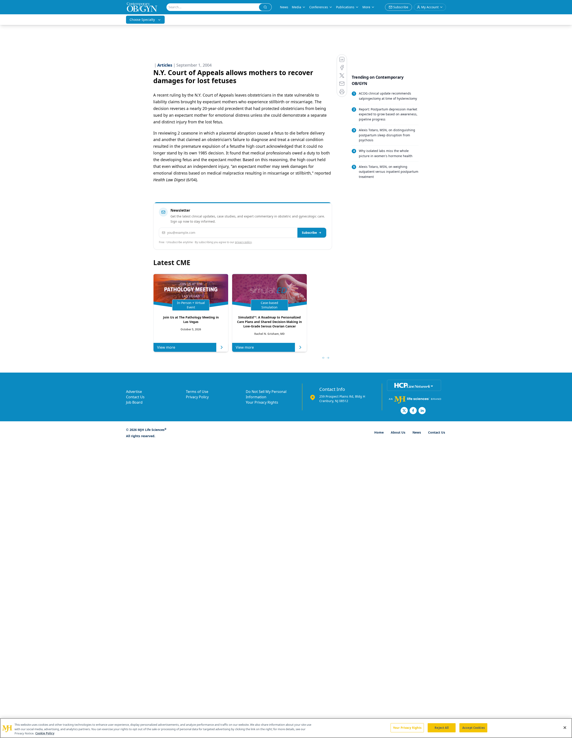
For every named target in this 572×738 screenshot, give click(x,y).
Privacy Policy (197, 396)
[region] (286, 728)
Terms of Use (197, 391)
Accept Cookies (473, 727)
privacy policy (243, 242)
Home (379, 432)
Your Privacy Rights (262, 402)
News (284, 7)
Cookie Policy (44, 733)
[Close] (565, 727)
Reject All (442, 727)
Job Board (134, 402)
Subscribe (309, 232)
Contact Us (135, 396)
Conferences (318, 7)
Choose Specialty (142, 19)
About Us (398, 432)
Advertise (134, 391)
